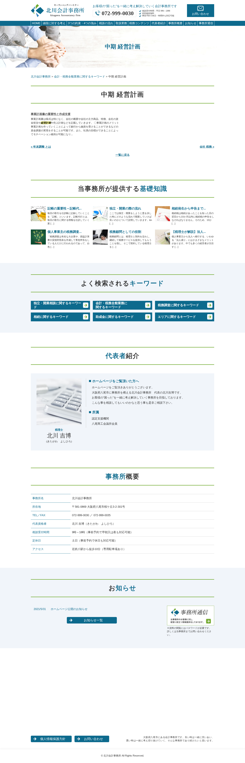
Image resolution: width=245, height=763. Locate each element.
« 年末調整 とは (41, 146)
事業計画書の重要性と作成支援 (50, 114)
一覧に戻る (123, 154)
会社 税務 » (207, 146)
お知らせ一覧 (93, 620)
